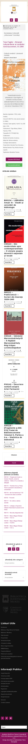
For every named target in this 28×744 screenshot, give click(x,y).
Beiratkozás (4, 627)
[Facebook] (10, 549)
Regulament (4, 688)
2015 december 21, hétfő (12, 209)
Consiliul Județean (5, 702)
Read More (9, 213)
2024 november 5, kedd (12, 442)
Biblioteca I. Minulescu (6, 632)
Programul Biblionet (6, 651)
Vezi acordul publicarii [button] (14, 165)
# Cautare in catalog (6, 643)
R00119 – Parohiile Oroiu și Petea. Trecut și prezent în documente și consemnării (13, 487)
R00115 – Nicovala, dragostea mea (13, 513)
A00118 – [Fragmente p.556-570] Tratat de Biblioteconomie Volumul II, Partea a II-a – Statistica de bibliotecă (13, 432)
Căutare (14, 455)
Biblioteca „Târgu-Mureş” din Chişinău (10, 630)
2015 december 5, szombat (13, 301)
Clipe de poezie (4, 635)
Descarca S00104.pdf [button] (14, 159)
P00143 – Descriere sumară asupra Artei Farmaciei (13, 386)
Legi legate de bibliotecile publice (9, 691)
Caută (14, 463)
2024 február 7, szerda (12, 258)
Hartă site (3, 699)
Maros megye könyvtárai (7, 646)
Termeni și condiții (5, 676)
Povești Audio (4, 638)
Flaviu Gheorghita (8, 211)
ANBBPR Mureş (5, 648)
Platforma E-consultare (6, 653)
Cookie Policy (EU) (5, 673)
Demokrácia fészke (5, 640)
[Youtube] (18, 549)
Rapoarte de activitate (6, 694)
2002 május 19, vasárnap (12, 350)
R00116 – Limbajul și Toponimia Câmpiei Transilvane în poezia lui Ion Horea (14, 507)
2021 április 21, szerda (12, 391)
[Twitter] (14, 549)
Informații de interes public (7, 681)
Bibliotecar (7, 259)
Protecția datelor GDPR (6, 678)
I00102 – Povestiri (9, 497)
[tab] (11, 20)
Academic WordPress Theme (10, 734)
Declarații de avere (5, 683)
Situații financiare (5, 696)
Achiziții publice (5, 686)
